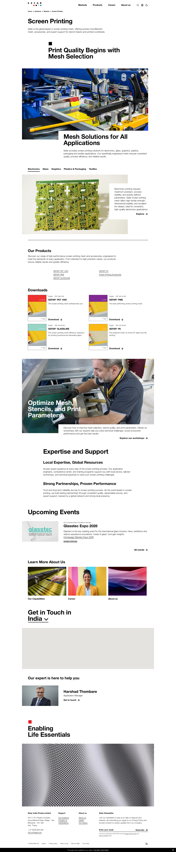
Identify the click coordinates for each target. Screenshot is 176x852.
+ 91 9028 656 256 (35, 829)
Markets (82, 5)
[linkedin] (146, 843)
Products (97, 5)
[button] (137, 5)
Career (111, 5)
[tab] (34, 169)
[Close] (173, 850)
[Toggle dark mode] (146, 5)
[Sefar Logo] (34, 4)
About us (126, 5)
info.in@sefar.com (35, 832)
